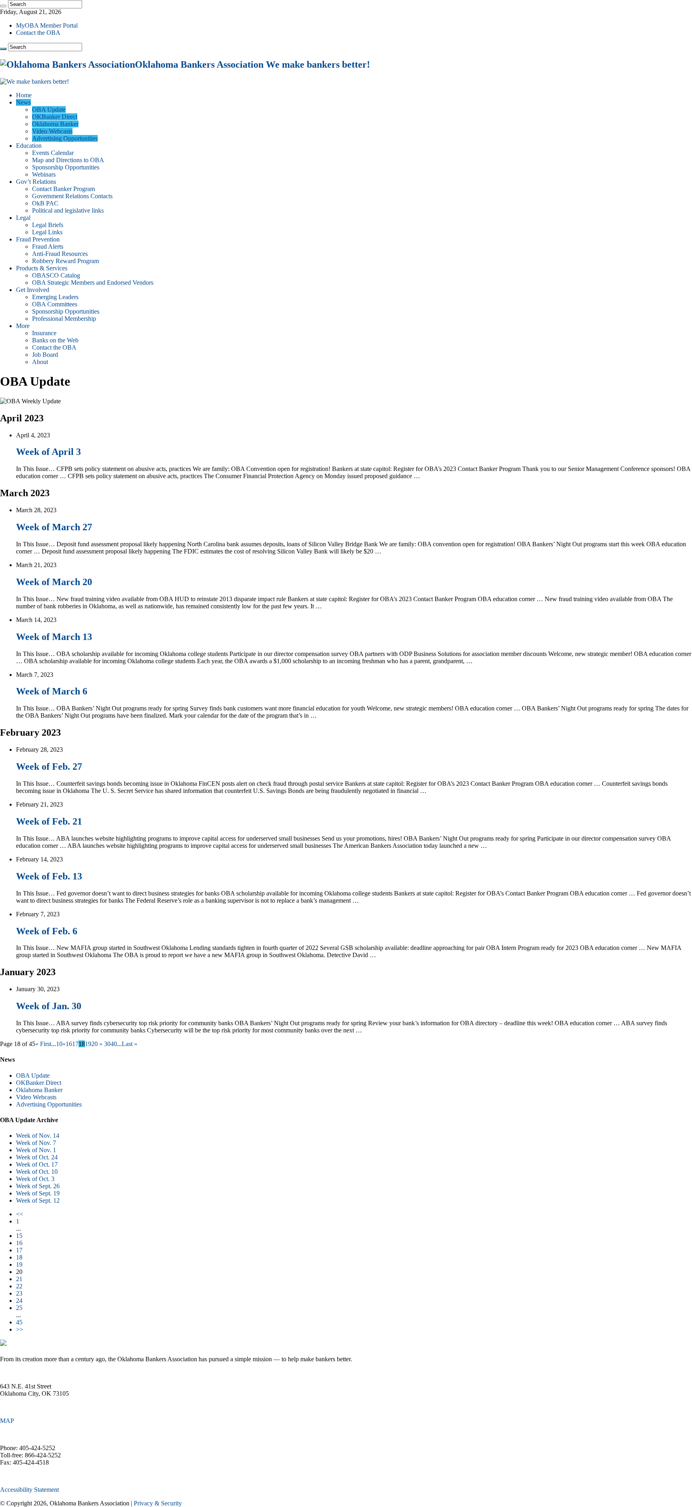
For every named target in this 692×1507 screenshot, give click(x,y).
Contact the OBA (38, 32)
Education (29, 145)
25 (19, 1307)
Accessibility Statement (29, 1489)
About (40, 361)
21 (19, 1279)
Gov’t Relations (36, 181)
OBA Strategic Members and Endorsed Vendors (92, 282)
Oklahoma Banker (55, 124)
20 (94, 1043)
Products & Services (41, 268)
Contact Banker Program (63, 188)
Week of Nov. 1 (36, 1150)
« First (43, 1043)
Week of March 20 (54, 582)
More (23, 325)
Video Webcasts (52, 131)
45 (19, 1322)
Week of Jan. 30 (48, 1006)
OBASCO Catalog (56, 275)
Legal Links (47, 232)
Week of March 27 (54, 527)
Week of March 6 (51, 691)
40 (114, 1043)
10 (59, 1043)
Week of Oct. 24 (37, 1157)
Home (24, 95)
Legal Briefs (47, 224)
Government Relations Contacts (72, 196)
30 (107, 1043)
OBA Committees (54, 304)
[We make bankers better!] (34, 81)
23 (19, 1293)
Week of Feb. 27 (49, 766)
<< (19, 1214)
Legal (23, 217)
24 (19, 1300)
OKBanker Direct (54, 116)
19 (88, 1043)
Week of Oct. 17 (37, 1164)
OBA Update (49, 109)
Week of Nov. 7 (36, 1142)
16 (69, 1043)
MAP (7, 1420)
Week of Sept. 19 (38, 1193)
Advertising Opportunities (65, 138)
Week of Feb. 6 (46, 931)
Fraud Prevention (38, 239)
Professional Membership (64, 318)
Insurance (44, 333)
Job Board (45, 354)
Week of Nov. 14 (37, 1135)
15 (19, 1235)
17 (75, 1043)
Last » (129, 1043)
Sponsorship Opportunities (65, 167)
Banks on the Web (55, 340)
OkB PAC (45, 203)
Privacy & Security (158, 1503)
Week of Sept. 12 (38, 1200)
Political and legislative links (68, 210)
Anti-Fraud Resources (60, 253)
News (23, 102)
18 (19, 1257)
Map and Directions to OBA (68, 160)
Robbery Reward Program (65, 261)
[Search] (3, 6)
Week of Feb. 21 (49, 821)
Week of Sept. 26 (38, 1186)
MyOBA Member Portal (47, 25)
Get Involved (32, 289)
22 (19, 1286)
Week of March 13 (54, 637)
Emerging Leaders (55, 297)
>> (19, 1329)
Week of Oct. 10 (37, 1171)
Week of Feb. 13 (49, 876)
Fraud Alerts (47, 246)
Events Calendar (53, 152)
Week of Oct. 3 (35, 1178)
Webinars (44, 174)
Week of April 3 (48, 452)
